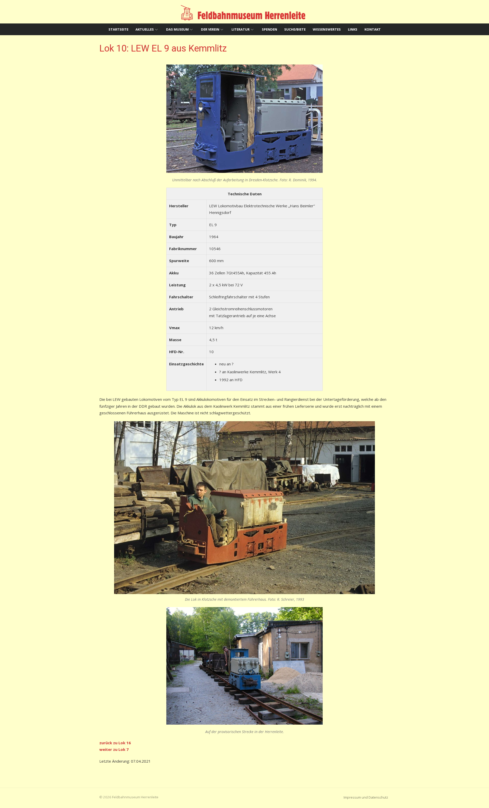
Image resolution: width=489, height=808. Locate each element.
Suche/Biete (295, 29)
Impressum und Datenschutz (366, 797)
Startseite (118, 29)
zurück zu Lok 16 (115, 742)
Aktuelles (144, 29)
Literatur (241, 29)
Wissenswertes (327, 29)
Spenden (269, 29)
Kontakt (372, 29)
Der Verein (210, 29)
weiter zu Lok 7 (114, 749)
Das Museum (177, 29)
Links (352, 29)
